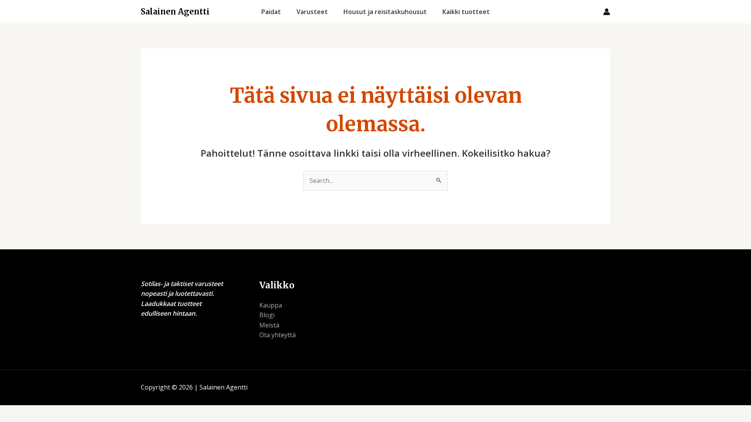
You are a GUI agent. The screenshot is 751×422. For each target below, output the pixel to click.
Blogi (267, 315)
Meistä (269, 325)
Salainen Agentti (175, 11)
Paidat (271, 11)
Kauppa (270, 305)
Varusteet (312, 11)
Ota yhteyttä (277, 335)
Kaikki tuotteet (466, 11)
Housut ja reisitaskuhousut (385, 11)
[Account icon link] (606, 11)
